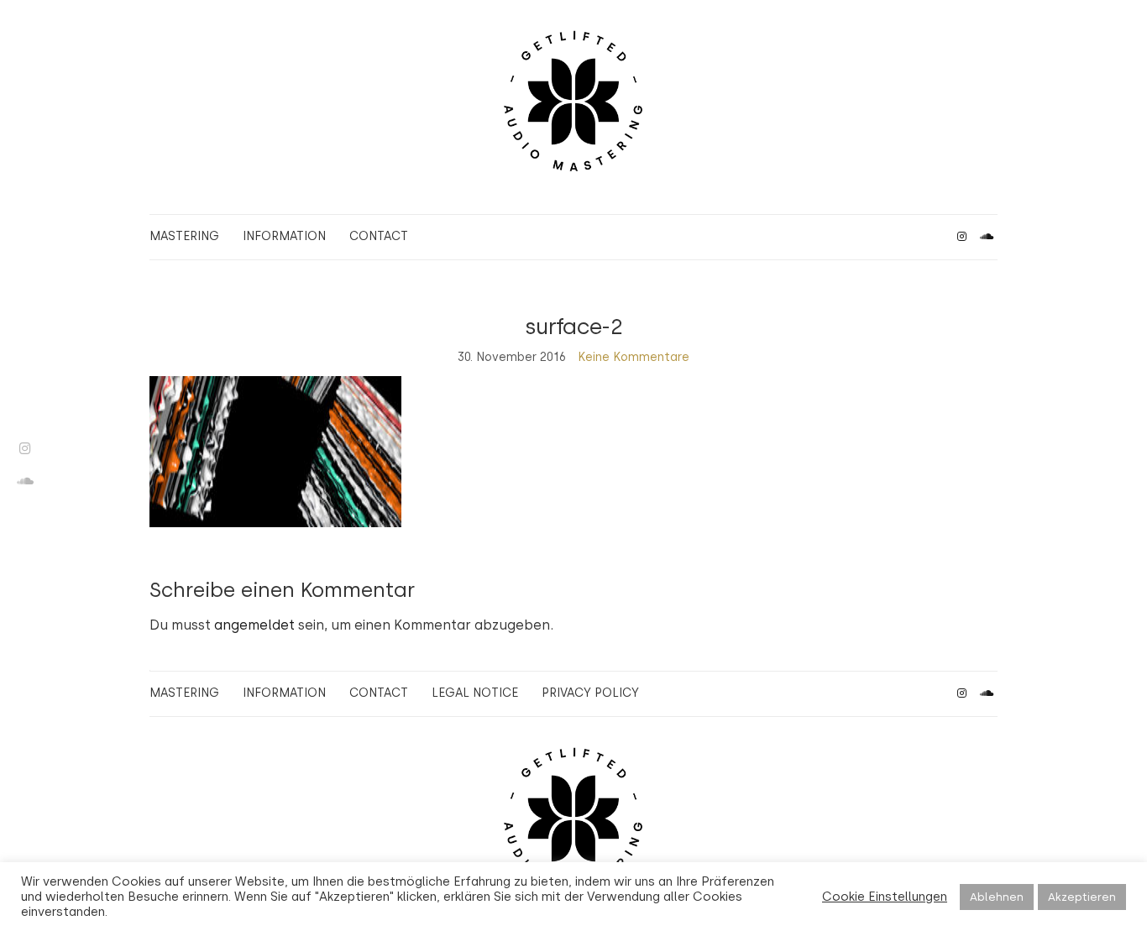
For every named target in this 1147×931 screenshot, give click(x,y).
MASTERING (184, 236)
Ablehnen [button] (997, 897)
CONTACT (378, 236)
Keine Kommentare (633, 357)
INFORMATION (284, 236)
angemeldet (254, 625)
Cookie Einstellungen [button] (884, 896)
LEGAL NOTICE (475, 693)
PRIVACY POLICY (590, 693)
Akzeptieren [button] (1082, 897)
